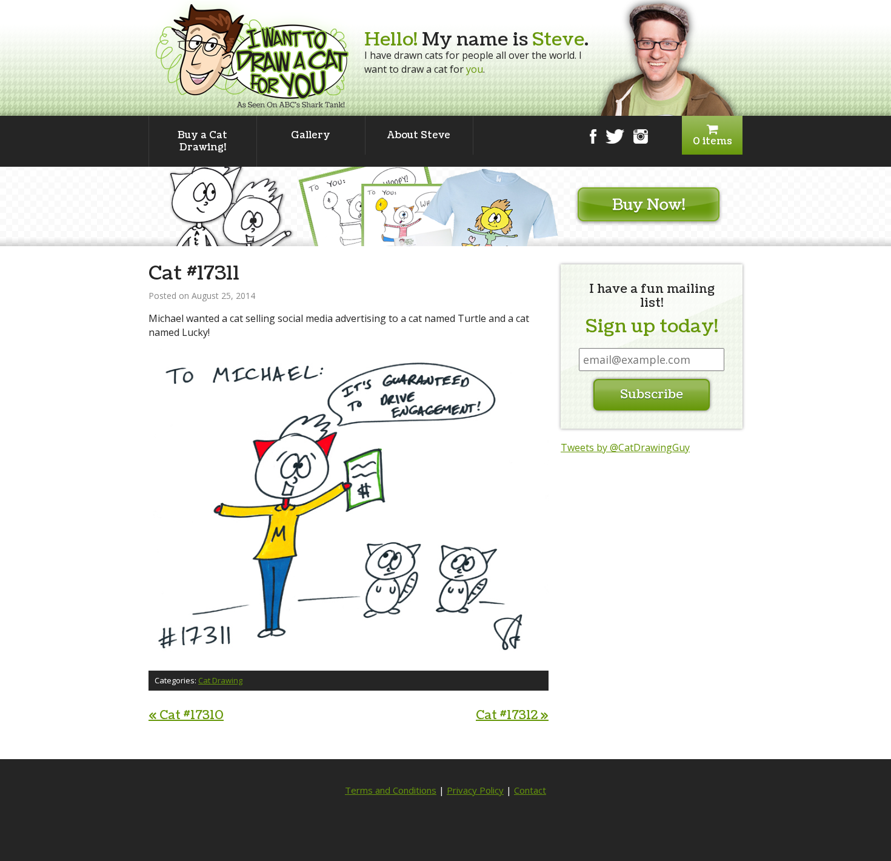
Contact (530, 790)
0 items (712, 141)
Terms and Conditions (390, 790)
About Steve (418, 135)
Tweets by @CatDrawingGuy (625, 447)
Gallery (310, 135)
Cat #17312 (512, 715)
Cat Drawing (220, 680)
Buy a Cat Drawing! (202, 141)
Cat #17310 (186, 715)
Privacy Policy (475, 790)
